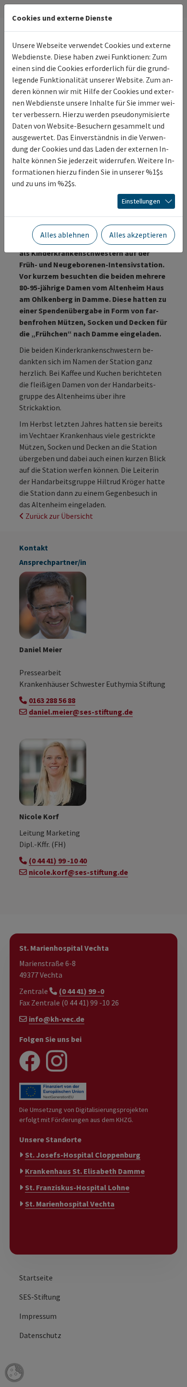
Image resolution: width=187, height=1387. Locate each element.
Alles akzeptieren (138, 234)
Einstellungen (141, 201)
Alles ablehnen (64, 234)
